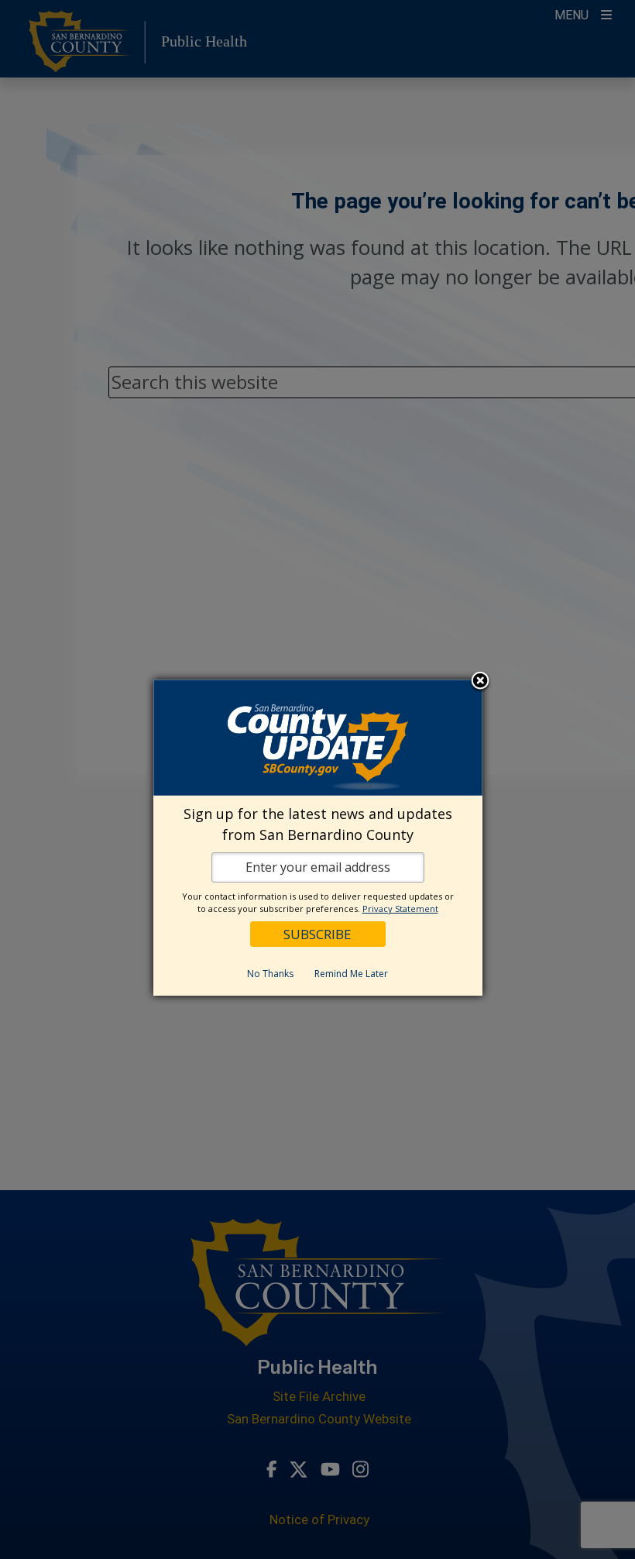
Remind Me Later (351, 973)
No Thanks (270, 973)
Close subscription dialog (480, 681)
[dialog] (317, 838)
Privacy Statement (400, 908)
